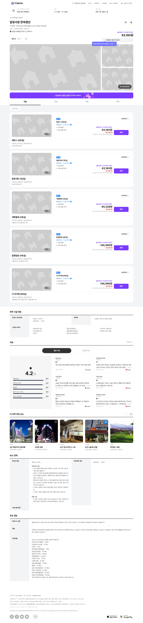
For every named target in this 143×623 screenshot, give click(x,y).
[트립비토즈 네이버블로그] (27, 617)
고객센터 (104, 3)
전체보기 (129, 342)
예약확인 (96, 3)
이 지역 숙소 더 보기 (17, 17)
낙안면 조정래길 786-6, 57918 (21, 31)
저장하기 (126, 22)
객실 (25, 101)
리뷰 (87, 101)
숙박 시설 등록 (113, 3)
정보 (56, 101)
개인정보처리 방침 (36, 595)
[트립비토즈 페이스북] (17, 617)
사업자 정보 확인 (31, 604)
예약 (121, 132)
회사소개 (12, 595)
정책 (118, 101)
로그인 (90, 3)
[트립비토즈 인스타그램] (12, 617)
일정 (55, 9)
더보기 (129, 367)
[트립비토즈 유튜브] (22, 617)
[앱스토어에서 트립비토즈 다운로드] (112, 617)
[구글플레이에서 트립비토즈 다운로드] (126, 617)
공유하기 (131, 22)
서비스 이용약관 (27, 595)
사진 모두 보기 (126, 86)
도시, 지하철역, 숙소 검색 (23, 9)
